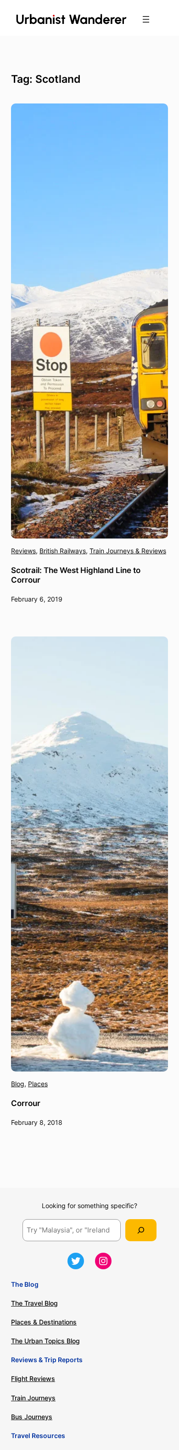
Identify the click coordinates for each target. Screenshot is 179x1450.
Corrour (25, 1103)
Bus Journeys (31, 1417)
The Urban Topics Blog (45, 1341)
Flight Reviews (33, 1378)
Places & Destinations (44, 1322)
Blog (17, 1084)
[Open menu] (145, 19)
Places (38, 1084)
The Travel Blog (34, 1303)
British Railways (62, 551)
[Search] (141, 1230)
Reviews (23, 551)
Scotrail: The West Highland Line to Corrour (75, 575)
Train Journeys (33, 1398)
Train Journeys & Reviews (128, 551)
